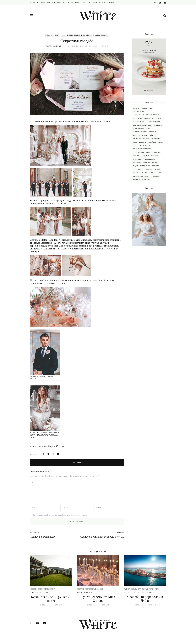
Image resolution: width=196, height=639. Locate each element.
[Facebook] (155, 3)
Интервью (153, 132)
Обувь (160, 142)
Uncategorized (138, 111)
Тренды (157, 169)
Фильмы (159, 172)
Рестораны (137, 162)
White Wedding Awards (141, 118)
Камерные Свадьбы (140, 135)
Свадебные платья (150, 162)
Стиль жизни (137, 169)
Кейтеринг (153, 135)
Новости (142, 142)
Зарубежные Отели (140, 132)
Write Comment (77, 463)
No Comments (72, 46)
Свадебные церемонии (83, 35)
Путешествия (150, 159)
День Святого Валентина (142, 125)
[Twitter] (48, 454)
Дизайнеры (158, 125)
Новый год (152, 142)
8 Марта (136, 108)
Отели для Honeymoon (141, 152)
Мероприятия (157, 138)
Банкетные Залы (139, 121)
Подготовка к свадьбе (64, 35)
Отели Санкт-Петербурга (142, 149)
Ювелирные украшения (141, 179)
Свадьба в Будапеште (43, 536)
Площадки (49, 35)
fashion (144, 108)
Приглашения (138, 159)
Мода (135, 142)
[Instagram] (160, 3)
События (155, 166)
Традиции (148, 169)
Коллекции (137, 138)
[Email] (165, 3)
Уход (151, 172)
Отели (135, 145)
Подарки (136, 155)
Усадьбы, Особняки (101, 35)
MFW (150, 108)
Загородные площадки (141, 128)
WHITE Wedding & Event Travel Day (146, 115)
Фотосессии (155, 176)
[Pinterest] (53, 454)
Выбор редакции (154, 121)
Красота (146, 138)
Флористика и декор (140, 176)
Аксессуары (156, 118)
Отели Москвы (145, 145)
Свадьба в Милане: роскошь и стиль (102, 536)
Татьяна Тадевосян (53, 46)
